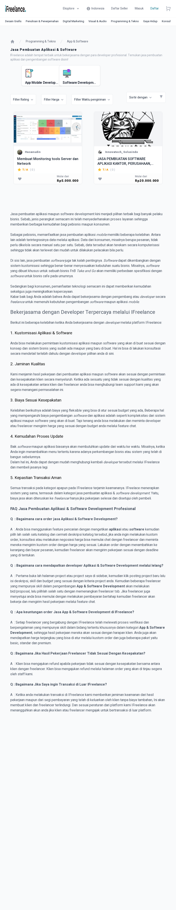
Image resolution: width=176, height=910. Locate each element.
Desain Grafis (13, 21)
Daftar (154, 8)
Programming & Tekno (125, 21)
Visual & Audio (97, 21)
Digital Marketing (73, 21)
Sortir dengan (138, 97)
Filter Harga (51, 100)
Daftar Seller (119, 8)
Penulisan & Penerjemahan (42, 21)
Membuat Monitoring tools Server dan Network (47, 161)
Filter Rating (21, 100)
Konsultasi (168, 21)
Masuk (139, 8)
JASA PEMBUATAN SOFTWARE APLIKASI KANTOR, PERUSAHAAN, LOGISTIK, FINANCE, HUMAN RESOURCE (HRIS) (124, 161)
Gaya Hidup (150, 21)
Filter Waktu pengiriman (90, 100)
